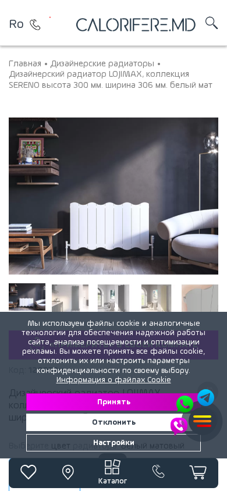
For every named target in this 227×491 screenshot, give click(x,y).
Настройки (113, 443)
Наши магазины (35, 24)
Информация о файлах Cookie (113, 380)
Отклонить (114, 422)
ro (16, 24)
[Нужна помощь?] (193, 412)
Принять (113, 402)
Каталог (112, 481)
